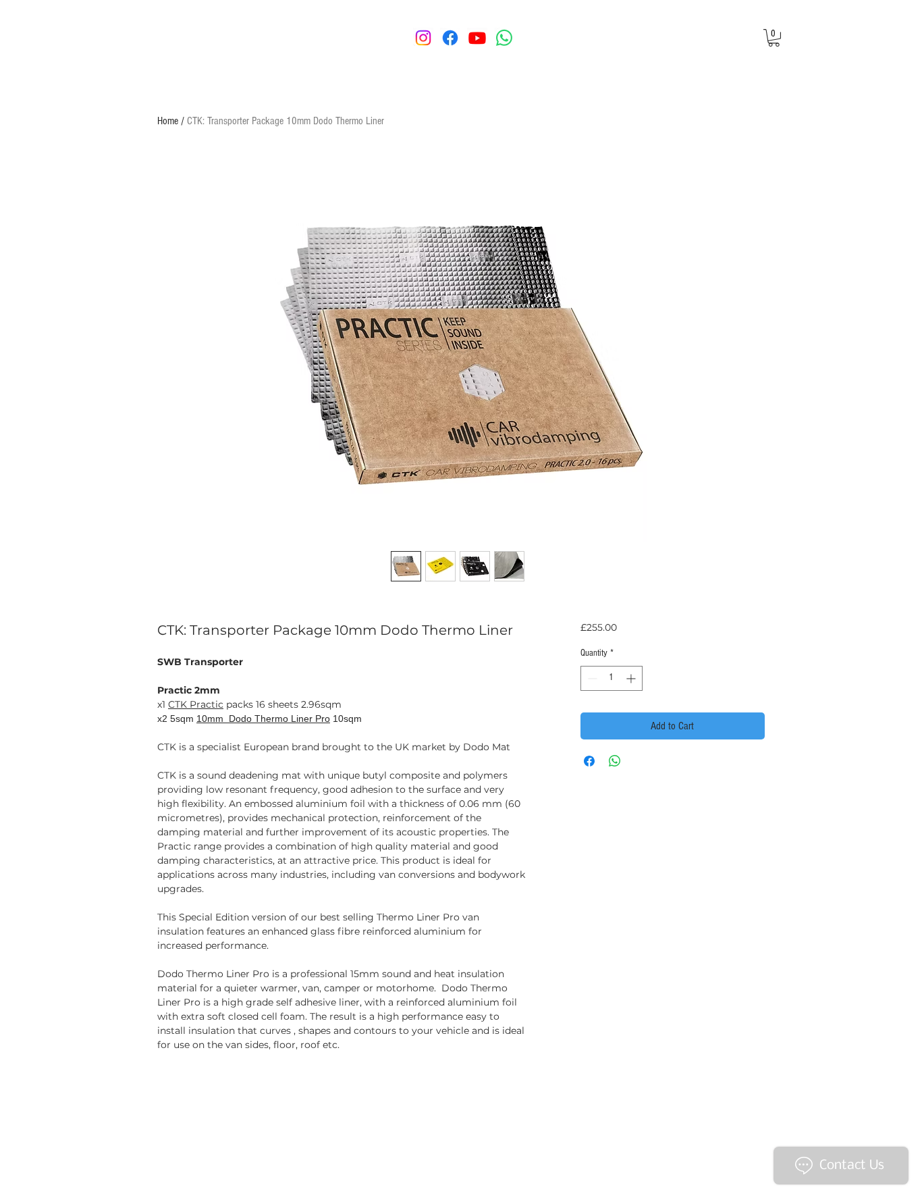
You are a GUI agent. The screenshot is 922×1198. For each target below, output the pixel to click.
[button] (773, 38)
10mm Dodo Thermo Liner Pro (263, 718)
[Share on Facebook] (589, 761)
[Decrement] (590, 678)
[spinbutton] (611, 678)
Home (167, 121)
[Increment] (632, 678)
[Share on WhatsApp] (615, 761)
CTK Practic (195, 704)
